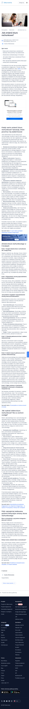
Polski (17, 701)
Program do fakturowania (6, 604)
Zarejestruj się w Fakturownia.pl (14, 118)
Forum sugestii (4, 665)
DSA (16, 670)
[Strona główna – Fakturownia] (6, 2)
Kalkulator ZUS (18, 627)
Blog (2, 668)
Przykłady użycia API (20, 678)
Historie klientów (19, 635)
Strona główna (4, 29)
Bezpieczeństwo (19, 665)
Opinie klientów (18, 632)
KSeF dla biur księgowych (21, 606)
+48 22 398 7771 (5, 683)
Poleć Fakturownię (19, 642)
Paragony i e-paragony (6, 611)
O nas (2, 673)
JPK (16, 616)
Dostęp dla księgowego (20, 611)
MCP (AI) (5, 625)
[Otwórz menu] (27, 2)
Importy (2, 635)
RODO (16, 668)
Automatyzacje (4, 645)
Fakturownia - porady (12, 29)
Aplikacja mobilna (19, 619)
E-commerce (4, 627)
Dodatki (3, 642)
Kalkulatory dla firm (19, 625)
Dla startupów (18, 652)
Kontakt (2, 680)
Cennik (2, 614)
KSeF (18, 604)
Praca (2, 678)
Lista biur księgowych (20, 637)
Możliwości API (18, 675)
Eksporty (3, 637)
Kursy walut (17, 630)
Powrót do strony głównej (9, 592)
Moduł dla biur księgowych (21, 609)
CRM (2, 632)
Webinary (17, 654)
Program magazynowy (6, 606)
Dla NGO (17, 647)
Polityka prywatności (19, 663)
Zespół (2, 675)
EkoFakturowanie (19, 640)
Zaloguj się (21, 2)
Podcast (3, 670)
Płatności (3, 630)
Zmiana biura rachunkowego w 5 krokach (13, 54)
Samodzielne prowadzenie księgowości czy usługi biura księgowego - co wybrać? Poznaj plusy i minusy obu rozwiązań (13, 506)
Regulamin (17, 660)
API (16, 673)
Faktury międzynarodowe (21, 614)
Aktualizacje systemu (5, 663)
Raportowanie (4, 640)
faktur (19, 68)
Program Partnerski (19, 644)
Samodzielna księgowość (6, 609)
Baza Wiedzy (4, 660)
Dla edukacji (18, 649)
